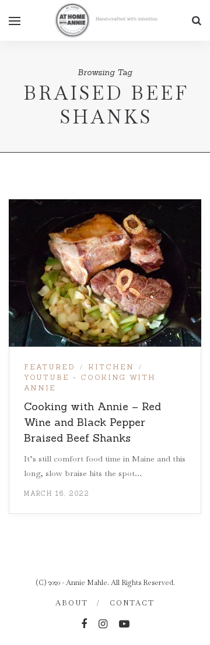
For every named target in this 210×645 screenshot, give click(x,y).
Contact (132, 603)
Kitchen (111, 366)
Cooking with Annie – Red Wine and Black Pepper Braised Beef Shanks (92, 422)
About (71, 603)
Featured (49, 366)
